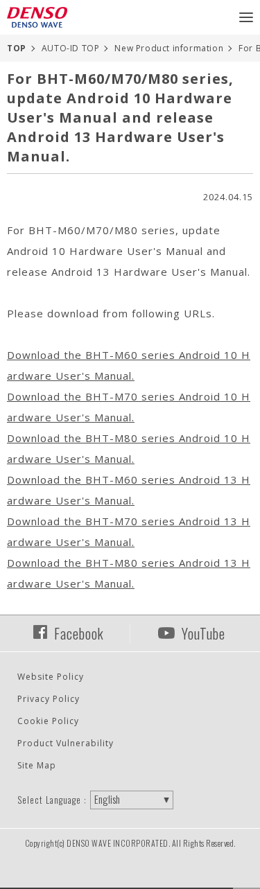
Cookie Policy (48, 721)
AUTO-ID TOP (71, 48)
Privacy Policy (48, 699)
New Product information (168, 48)
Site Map (36, 765)
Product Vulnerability (65, 743)
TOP (16, 48)
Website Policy (50, 677)
